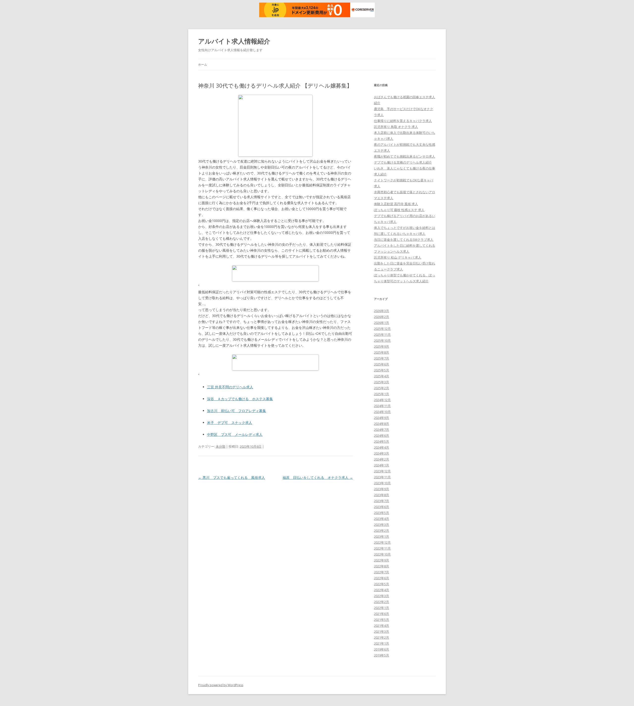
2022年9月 (381, 560)
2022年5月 (381, 584)
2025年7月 (381, 358)
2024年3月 (381, 453)
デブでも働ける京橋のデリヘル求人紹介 (403, 162)
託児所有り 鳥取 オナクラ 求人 (396, 126)
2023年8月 (381, 495)
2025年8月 (381, 352)
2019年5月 (381, 655)
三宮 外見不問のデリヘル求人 (230, 387)
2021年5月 (381, 619)
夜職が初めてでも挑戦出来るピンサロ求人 (404, 156)
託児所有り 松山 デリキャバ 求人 (397, 257)
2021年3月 (381, 631)
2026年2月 (381, 317)
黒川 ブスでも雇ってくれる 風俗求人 (231, 477)
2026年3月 (381, 311)
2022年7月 (381, 572)
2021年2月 (381, 637)
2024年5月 (381, 441)
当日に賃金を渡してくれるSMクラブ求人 (403, 239)
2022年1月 (381, 608)
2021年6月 (381, 613)
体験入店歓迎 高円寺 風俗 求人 (396, 204)
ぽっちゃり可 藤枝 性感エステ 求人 (399, 210)
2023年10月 (382, 483)
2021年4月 (381, 625)
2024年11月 (382, 406)
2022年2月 (381, 602)
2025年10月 (382, 340)
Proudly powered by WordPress (220, 685)
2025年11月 (382, 334)
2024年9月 (381, 417)
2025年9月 (381, 346)
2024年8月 (381, 423)
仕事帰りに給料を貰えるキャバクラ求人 (403, 121)
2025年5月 (381, 370)
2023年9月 (381, 489)
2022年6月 (381, 578)
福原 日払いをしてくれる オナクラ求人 (318, 477)
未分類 (220, 446)
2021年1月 (381, 643)
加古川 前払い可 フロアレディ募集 (236, 410)
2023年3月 (381, 524)
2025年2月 (381, 388)
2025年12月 (382, 328)
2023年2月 (381, 530)
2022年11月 (382, 548)
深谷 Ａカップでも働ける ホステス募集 (240, 398)
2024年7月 (381, 429)
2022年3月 (381, 596)
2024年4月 (381, 447)
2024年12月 (382, 400)
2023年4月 (381, 518)
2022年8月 (381, 566)
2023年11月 (382, 477)
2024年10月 (382, 412)
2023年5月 (381, 513)
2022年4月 (381, 590)
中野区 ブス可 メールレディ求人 (235, 434)
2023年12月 (382, 471)
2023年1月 (381, 536)
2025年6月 (381, 364)
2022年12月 (382, 542)
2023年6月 (381, 507)
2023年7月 (381, 501)
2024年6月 (381, 435)
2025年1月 (381, 394)
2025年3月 (381, 382)
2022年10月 (382, 554)
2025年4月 (381, 376)
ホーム (202, 64)
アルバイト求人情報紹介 (234, 41)
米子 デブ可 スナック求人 (229, 422)
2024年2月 (381, 459)
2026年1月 (381, 322)
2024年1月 (381, 465)
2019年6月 (381, 649)
